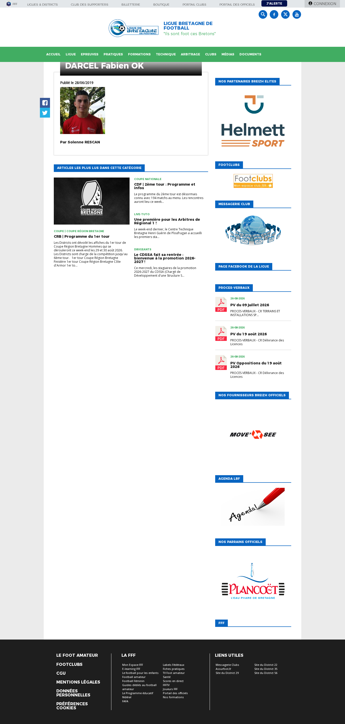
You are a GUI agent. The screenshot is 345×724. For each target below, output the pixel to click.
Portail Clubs (194, 4)
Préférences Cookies (72, 706)
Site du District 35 (265, 669)
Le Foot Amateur (77, 655)
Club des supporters (89, 4)
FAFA (125, 701)
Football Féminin (133, 681)
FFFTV (166, 685)
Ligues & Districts (42, 4)
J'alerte (274, 3)
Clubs (210, 54)
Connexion (325, 4)
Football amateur (133, 677)
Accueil (53, 54)
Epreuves (89, 54)
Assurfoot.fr (223, 669)
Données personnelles (73, 693)
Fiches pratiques (174, 669)
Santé (166, 677)
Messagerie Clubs (227, 665)
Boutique (161, 4)
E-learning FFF (131, 669)
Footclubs (69, 665)
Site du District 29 (227, 673)
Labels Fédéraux (173, 665)
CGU (61, 673)
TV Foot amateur (174, 673)
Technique (166, 54)
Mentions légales (78, 682)
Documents (250, 54)
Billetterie (130, 4)
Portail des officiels (237, 4)
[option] (253, 122)
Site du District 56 (265, 673)
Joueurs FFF (170, 689)
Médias (227, 54)
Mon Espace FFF (132, 665)
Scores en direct (173, 681)
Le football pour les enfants (140, 673)
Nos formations (173, 697)
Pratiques (113, 54)
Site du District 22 (265, 665)
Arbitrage (190, 54)
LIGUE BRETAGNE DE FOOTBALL (188, 26)
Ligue (71, 54)
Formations (139, 54)
